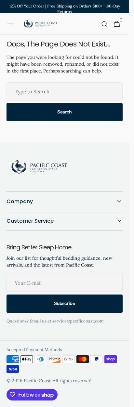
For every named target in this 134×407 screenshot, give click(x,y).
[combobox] (65, 91)
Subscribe (64, 303)
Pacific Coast (37, 381)
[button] (10, 24)
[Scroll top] (121, 399)
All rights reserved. (72, 381)
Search (64, 112)
